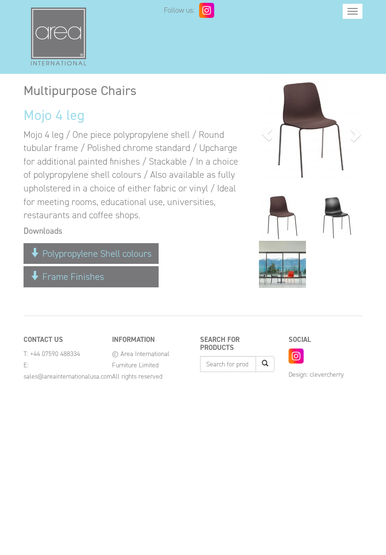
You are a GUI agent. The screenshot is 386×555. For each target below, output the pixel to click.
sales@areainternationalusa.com (68, 376)
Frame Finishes (72, 276)
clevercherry (327, 374)
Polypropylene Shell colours (96, 253)
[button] (266, 134)
